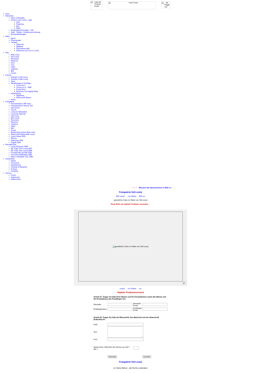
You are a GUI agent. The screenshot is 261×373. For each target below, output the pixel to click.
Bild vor (140, 196)
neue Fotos (15, 108)
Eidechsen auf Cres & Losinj (27, 51)
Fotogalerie (9, 102)
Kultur (13, 100)
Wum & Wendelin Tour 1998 (22, 157)
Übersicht (20, 44)
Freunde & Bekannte (19, 167)
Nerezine (14, 61)
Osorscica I (20, 85)
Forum (13, 175)
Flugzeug (20, 24)
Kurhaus (14, 169)
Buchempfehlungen (18, 34)
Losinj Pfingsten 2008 (19, 147)
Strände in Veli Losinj (19, 77)
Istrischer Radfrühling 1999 (21, 155)
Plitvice (14, 138)
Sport (13, 81)
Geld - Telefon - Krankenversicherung (25, 32)
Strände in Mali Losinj (19, 79)
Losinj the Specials (18, 114)
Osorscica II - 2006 (23, 87)
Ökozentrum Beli (22, 49)
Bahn (18, 28)
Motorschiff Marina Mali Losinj (23, 134)
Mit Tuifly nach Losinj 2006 (21, 151)
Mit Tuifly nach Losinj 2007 (21, 149)
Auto (18, 22)
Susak (13, 130)
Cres (13, 65)
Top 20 (13, 110)
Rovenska (15, 59)
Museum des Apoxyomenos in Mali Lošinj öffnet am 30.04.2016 (162, 188)
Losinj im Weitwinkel (19, 112)
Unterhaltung (16, 93)
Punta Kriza (21, 89)
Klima (13, 38)
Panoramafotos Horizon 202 (22, 106)
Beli (12, 71)
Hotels (13, 161)
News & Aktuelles (18, 18)
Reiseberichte (10, 144)
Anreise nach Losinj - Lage (21, 20)
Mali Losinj (15, 55)
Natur (7, 36)
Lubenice (14, 69)
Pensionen (15, 163)
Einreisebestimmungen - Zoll (22, 30)
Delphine (19, 46)
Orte (7, 53)
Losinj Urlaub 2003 (18, 136)
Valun (13, 67)
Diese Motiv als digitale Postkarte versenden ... (130, 204)
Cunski (13, 73)
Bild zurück (120, 196)
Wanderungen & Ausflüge (21, 83)
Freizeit (8, 75)
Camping (14, 171)
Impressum (15, 177)
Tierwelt (14, 42)
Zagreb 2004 (16, 142)
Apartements (16, 165)
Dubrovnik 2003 (17, 140)
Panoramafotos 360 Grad (21, 104)
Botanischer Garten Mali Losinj (23, 132)
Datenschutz (16, 179)
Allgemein (20, 95)
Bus (17, 26)
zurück (122, 289)
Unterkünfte (10, 159)
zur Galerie (132, 196)
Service (8, 173)
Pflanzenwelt (16, 40)
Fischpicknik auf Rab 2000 (21, 153)
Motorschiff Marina (23, 98)
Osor (13, 63)
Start (7, 14)
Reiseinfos (9, 16)
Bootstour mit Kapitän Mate (27, 91)
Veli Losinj (15, 57)
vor (138, 289)
